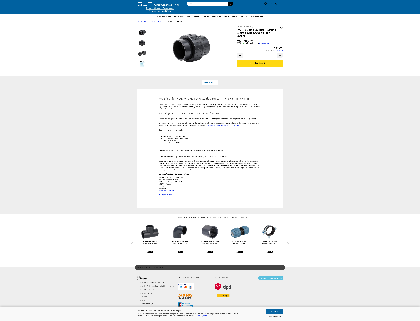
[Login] (271, 4)
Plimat (144, 300)
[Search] (230, 4)
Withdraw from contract (271, 278)
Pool (189, 17)
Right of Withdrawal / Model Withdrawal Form (158, 286)
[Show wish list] (276, 4)
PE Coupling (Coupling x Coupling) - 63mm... (240, 243)
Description (210, 82)
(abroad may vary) (264, 43)
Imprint (144, 297)
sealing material (231, 17)
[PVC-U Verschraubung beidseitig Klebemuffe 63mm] (191, 48)
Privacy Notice (202, 316)
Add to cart (260, 63)
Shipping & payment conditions (153, 283)
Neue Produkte (257, 17)
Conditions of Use (148, 290)
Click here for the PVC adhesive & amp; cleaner (222, 125)
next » (153, 22)
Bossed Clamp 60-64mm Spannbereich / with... (270, 243)
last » (159, 22)
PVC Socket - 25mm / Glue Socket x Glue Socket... (210, 243)
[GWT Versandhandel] (160, 7)
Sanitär (244, 17)
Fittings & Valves (164, 17)
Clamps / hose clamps (212, 17)
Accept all (274, 312)
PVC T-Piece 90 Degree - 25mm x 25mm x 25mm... (150, 243)
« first (140, 22)
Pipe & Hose (179, 17)
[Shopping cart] (282, 4)
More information (275, 316)
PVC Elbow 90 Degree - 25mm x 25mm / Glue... (180, 243)
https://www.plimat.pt (166, 191)
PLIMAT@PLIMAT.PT (165, 195)
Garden (197, 17)
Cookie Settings (147, 304)
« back (146, 22)
